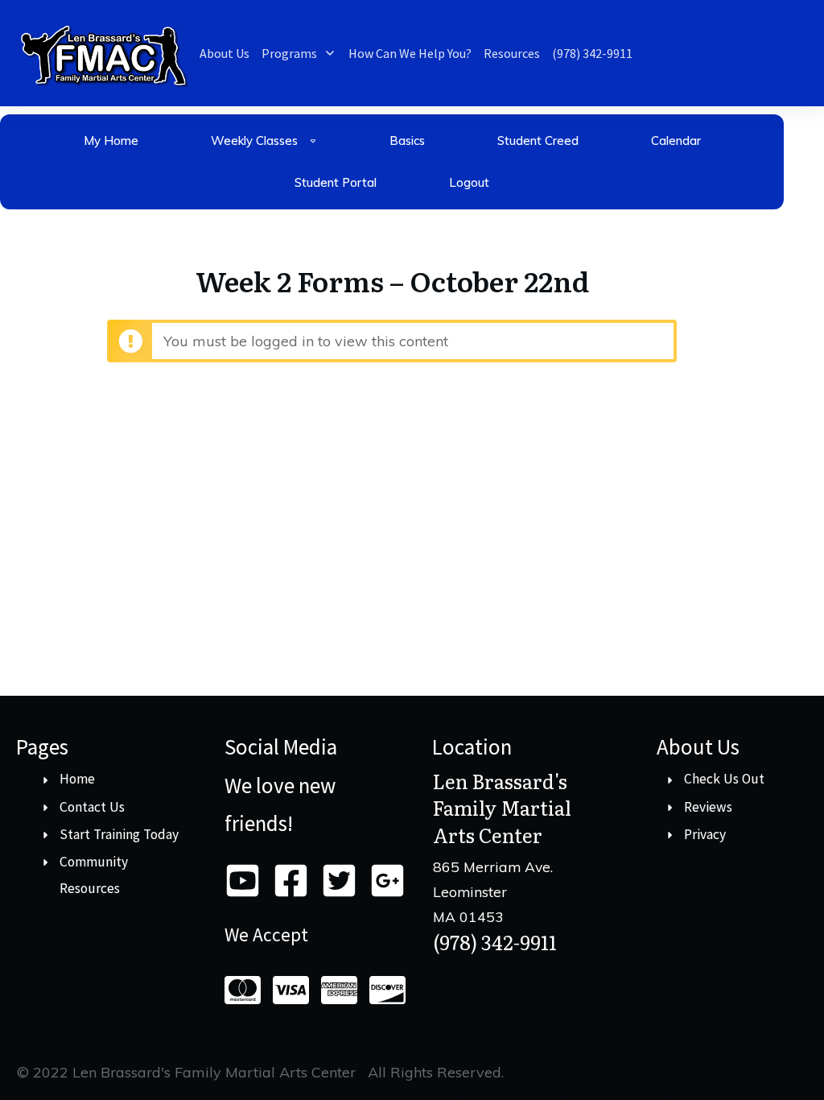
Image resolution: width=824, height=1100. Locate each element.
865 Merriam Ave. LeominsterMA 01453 (493, 891)
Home (77, 779)
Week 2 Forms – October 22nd (392, 280)
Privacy (705, 834)
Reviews (708, 807)
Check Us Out (724, 779)
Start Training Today (119, 834)
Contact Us (92, 807)
